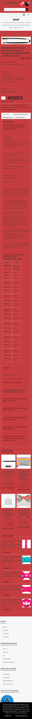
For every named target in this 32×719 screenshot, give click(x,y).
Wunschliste (6, 637)
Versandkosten (12, 62)
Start (2, 22)
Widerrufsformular (7, 684)
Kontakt (5, 627)
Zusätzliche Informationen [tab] (20, 114)
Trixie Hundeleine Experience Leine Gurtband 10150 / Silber (8, 473)
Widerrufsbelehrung (8, 681)
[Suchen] (27, 9)
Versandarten (6, 367)
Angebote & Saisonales (11, 22)
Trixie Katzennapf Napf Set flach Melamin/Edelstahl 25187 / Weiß (24, 512)
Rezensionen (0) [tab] (20, 117)
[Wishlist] (21, 4)
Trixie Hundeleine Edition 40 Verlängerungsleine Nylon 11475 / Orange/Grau (23, 474)
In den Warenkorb (14, 98)
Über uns (5, 649)
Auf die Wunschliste (6, 101)
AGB (4, 655)
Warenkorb (6, 633)
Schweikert (12, 109)
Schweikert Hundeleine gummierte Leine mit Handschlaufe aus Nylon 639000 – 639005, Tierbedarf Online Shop (14, 127)
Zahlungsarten (6, 674)
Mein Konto (6, 630)
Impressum (6, 652)
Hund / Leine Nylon (20, 107)
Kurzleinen (4, 107)
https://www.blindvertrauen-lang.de (12, 382)
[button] (28, 39)
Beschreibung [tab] (6, 114)
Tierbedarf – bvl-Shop (16, 2)
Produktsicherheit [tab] (8, 117)
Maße (3, 91)
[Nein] (30, 711)
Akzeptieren (8, 716)
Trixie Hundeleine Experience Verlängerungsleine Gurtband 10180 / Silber (8, 513)
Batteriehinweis (7, 659)
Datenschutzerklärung (8, 662)
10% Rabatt (21, 22)
